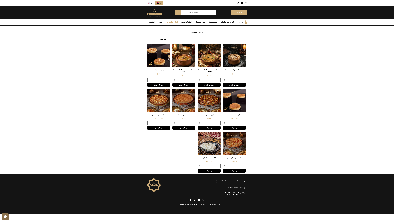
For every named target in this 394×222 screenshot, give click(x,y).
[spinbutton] (234, 80)
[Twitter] (238, 3)
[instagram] (203, 200)
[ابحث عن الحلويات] (178, 12)
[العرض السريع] (234, 55)
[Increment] (224, 80)
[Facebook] (234, 3)
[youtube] (199, 200)
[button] (245, 22)
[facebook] (190, 200)
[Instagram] (246, 3)
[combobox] (157, 39)
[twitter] (194, 200)
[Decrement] (244, 80)
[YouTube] (242, 3)
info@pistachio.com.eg (236, 188)
